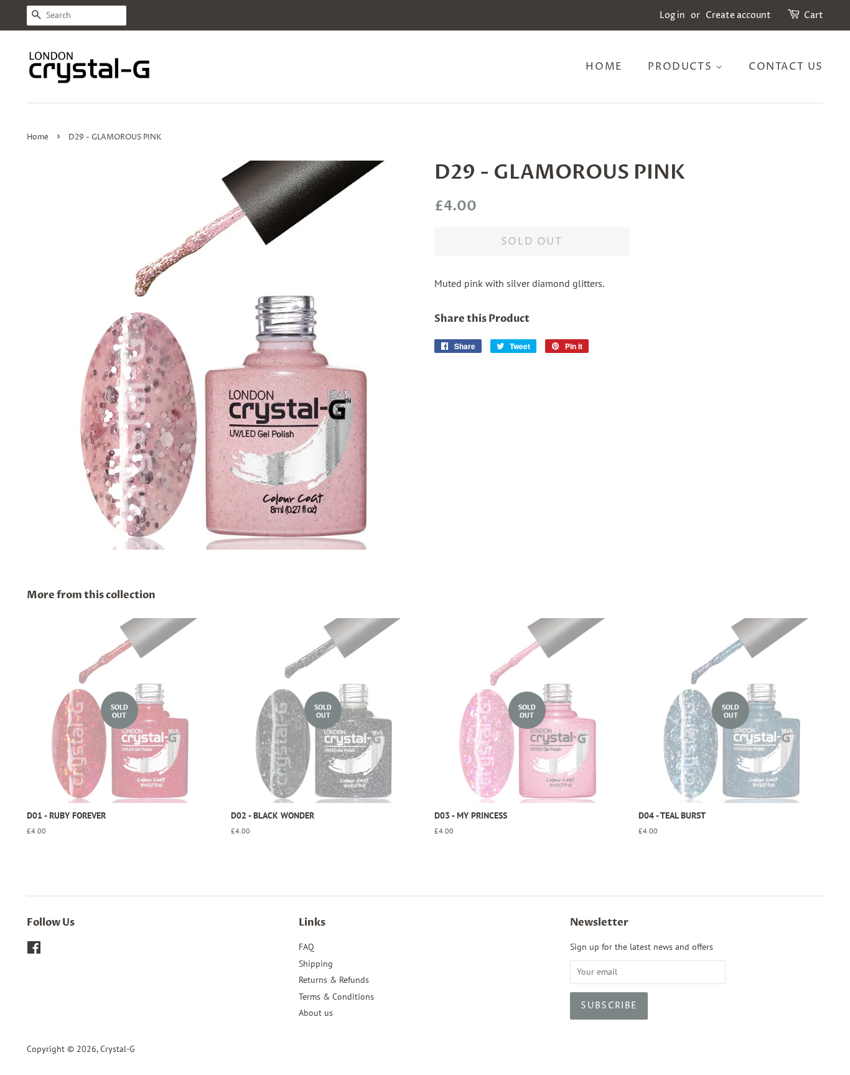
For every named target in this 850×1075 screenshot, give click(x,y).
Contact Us (786, 66)
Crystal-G (117, 1048)
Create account (738, 15)
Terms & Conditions (336, 996)
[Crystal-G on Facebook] (34, 949)
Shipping (316, 963)
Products (681, 66)
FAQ (306, 946)
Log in (672, 15)
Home (604, 66)
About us (316, 1012)
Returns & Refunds (334, 979)
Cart (813, 15)
